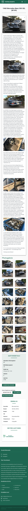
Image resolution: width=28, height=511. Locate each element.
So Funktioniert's (17, 485)
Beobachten (6, 392)
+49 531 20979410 (6, 500)
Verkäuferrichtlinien (6, 487)
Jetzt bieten (17, 392)
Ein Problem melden (8, 395)
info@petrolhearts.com (14, 478)
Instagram (5, 456)
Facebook (5, 454)
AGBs (3, 489)
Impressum (16, 487)
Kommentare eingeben (8, 385)
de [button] (25, 1)
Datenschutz (16, 489)
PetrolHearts (10, 507)
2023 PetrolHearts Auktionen (10, 434)
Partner (3, 485)
